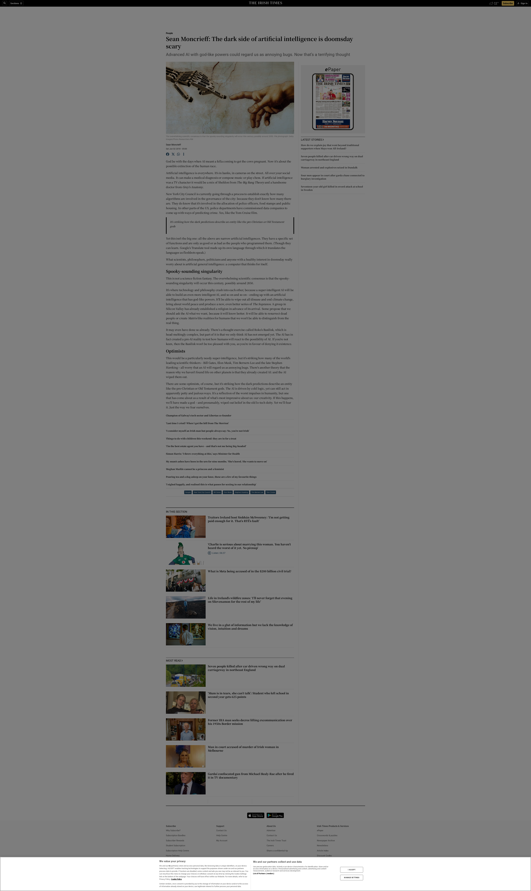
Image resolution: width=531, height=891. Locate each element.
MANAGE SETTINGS (351, 877)
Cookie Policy (176, 879)
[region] (265, 874)
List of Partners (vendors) (263, 873)
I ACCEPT (351, 870)
